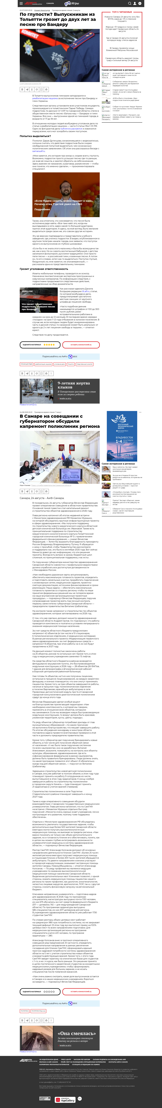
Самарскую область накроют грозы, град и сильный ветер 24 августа (122, 59)
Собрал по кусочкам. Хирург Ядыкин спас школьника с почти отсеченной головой (127, 109)
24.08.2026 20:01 (26, 412)
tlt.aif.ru (85, 291)
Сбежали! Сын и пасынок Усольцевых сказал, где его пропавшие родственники (127, 511)
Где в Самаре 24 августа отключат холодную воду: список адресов (122, 39)
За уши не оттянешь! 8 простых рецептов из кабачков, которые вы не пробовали (127, 477)
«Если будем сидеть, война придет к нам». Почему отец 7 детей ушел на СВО (63, 202)
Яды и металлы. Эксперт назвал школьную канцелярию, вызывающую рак (125, 469)
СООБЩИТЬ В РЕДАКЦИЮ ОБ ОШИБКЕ (86, 1064)
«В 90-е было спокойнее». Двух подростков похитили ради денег (126, 99)
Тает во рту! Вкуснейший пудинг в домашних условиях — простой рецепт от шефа (126, 486)
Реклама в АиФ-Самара (48, 1062)
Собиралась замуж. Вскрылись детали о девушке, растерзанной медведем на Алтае (126, 84)
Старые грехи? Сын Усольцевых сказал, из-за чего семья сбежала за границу (127, 92)
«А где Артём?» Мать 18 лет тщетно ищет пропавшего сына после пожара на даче (126, 75)
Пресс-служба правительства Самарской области (51, 485)
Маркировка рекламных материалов (54, 1064)
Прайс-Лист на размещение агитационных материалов (83, 1062)
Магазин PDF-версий (82, 1059)
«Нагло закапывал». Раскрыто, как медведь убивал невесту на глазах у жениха (127, 117)
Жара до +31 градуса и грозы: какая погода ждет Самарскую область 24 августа (122, 29)
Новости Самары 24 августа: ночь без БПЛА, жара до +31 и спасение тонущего (122, 19)
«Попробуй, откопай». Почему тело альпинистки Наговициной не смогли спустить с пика (127, 494)
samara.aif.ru (38, 151)
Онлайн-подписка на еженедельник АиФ (109, 1059)
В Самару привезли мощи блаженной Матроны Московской (122, 49)
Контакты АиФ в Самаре (118, 1062)
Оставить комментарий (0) (81, 345)
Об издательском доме (48, 1059)
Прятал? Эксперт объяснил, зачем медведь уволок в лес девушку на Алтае (126, 502)
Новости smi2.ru (28, 404)
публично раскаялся (71, 129)
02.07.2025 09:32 (26, 10)
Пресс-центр (66, 1059)
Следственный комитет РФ (30, 84)
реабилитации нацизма (45, 98)
